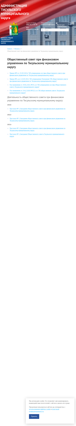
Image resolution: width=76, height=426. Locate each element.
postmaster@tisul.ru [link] (47, 24)
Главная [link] (9, 49)
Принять (34, 416)
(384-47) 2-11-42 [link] (31, 24)
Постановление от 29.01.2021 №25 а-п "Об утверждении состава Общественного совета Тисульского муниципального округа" (38, 86)
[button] (42, 29)
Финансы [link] (17, 49)
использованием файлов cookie (39, 409)
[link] (9, 33)
